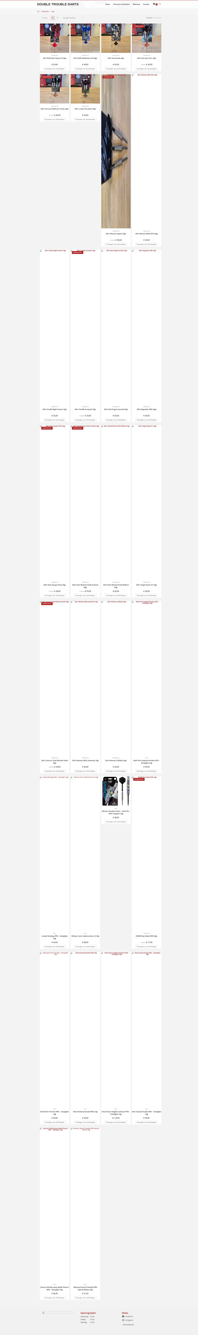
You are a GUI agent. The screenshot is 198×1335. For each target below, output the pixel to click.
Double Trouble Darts (58, 4)
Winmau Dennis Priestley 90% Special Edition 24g (85, 1288)
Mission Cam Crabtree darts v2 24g (85, 936)
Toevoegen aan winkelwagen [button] (55, 69)
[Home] (38, 11)
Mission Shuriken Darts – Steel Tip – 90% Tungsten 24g (116, 812)
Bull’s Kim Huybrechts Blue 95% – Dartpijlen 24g (146, 761)
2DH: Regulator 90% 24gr (146, 409)
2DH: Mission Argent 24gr (116, 234)
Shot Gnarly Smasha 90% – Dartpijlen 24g (146, 1113)
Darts (146, 758)
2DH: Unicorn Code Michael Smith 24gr (54, 761)
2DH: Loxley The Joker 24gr (85, 109)
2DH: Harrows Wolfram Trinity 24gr (55, 109)
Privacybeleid (128, 1325)
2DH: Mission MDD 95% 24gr (146, 234)
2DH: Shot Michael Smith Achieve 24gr (85, 586)
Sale (148, 933)
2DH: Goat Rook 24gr (116, 58)
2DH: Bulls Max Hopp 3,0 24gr (54, 58)
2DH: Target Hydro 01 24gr (146, 585)
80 (156, 18)
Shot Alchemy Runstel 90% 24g (85, 1112)
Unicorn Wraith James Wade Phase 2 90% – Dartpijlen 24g (54, 1288)
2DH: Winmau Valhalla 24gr (116, 760)
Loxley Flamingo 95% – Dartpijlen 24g (55, 937)
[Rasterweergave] (53, 18)
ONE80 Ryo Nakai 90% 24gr (146, 936)
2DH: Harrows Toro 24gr (146, 58)
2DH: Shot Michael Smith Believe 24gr (116, 586)
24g (52, 11)
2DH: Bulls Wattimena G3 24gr (85, 58)
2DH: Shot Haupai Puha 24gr (54, 585)
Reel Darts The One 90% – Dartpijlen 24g (54, 1113)
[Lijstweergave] (57, 18)
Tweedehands (54, 55)
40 (154, 18)
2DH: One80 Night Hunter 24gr (54, 409)
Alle (159, 18)
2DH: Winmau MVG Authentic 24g (85, 760)
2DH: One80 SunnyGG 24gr (85, 409)
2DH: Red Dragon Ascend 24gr (116, 409)
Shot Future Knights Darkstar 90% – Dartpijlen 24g (116, 1113)
